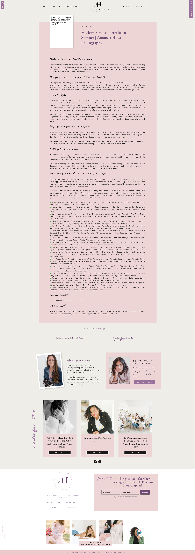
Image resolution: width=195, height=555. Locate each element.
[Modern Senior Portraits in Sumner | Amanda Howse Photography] (61, 31)
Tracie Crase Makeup (73, 301)
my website (132, 311)
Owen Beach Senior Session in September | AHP (123, 339)
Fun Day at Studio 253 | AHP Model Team (69, 338)
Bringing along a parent (134, 83)
